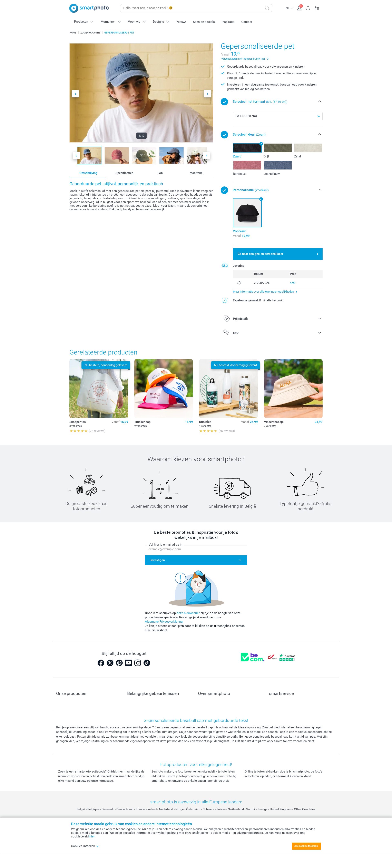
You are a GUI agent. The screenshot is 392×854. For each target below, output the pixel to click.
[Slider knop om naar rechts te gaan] (207, 93)
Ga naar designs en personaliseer (260, 254)
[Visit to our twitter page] (110, 663)
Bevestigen (157, 560)
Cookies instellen (83, 846)
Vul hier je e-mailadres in (165, 544)
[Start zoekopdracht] (267, 8)
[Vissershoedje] (293, 388)
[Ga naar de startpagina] (89, 8)
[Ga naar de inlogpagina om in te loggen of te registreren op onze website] (299, 7)
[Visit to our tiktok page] (147, 663)
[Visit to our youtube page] (128, 663)
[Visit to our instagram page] (137, 663)
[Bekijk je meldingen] (308, 7)
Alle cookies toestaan (306, 846)
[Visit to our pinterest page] (119, 663)
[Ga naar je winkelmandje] (317, 7)
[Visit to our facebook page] (101, 663)
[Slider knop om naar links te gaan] (75, 93)
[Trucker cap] (163, 388)
